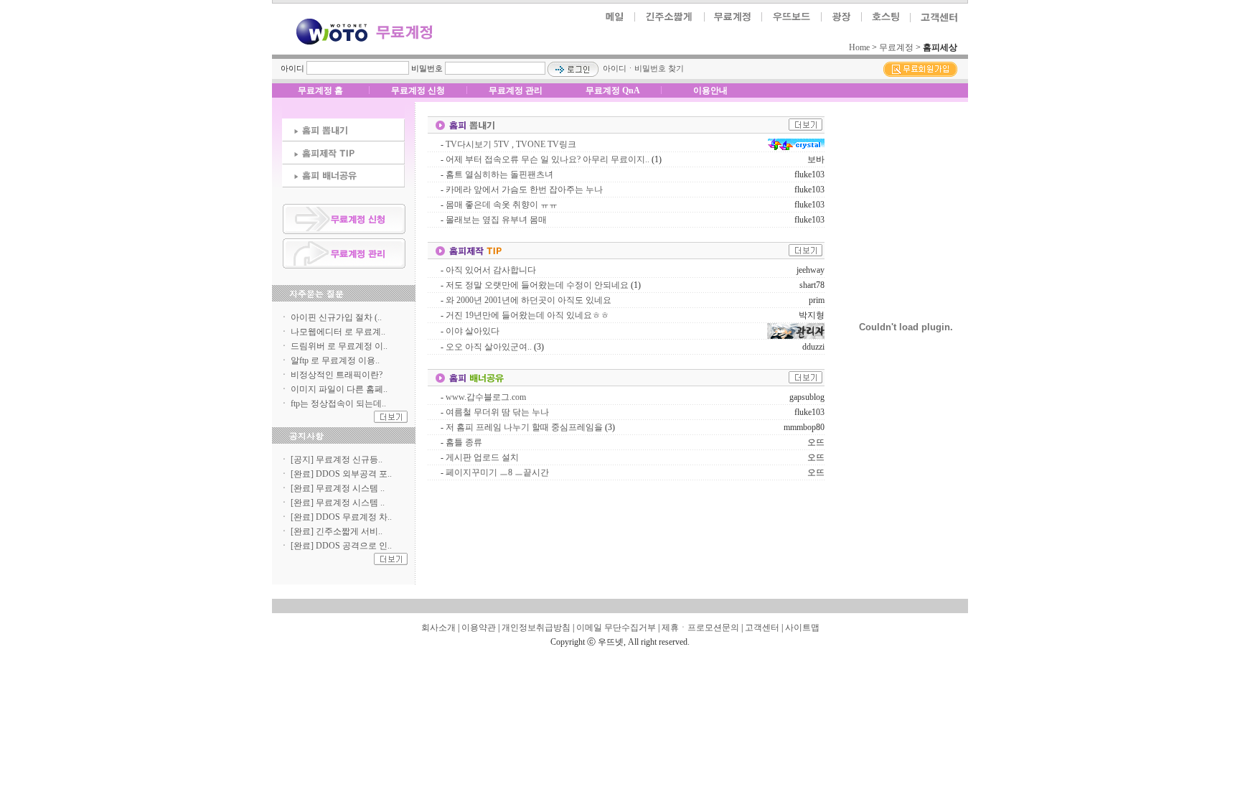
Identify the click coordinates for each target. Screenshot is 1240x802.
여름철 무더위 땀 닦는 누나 (497, 412)
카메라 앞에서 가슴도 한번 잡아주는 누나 (524, 190)
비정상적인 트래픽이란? (336, 375)
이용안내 (710, 90)
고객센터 (762, 628)
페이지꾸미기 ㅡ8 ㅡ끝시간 (497, 472)
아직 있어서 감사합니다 (491, 270)
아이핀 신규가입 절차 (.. (336, 317)
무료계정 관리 (515, 90)
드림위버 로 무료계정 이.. (339, 346)
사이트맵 (802, 628)
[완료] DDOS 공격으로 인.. (341, 546)
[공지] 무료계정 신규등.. (336, 459)
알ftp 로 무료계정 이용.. (335, 360)
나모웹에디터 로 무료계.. (338, 332)
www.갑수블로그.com (486, 397)
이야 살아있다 (472, 331)
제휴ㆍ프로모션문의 (700, 628)
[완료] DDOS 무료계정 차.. (341, 517)
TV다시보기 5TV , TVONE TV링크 (511, 144)
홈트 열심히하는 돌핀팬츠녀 (499, 174)
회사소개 (438, 628)
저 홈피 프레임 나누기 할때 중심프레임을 (524, 427)
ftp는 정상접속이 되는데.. (338, 403)
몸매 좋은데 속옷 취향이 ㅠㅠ (502, 205)
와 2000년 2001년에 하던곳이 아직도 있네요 (528, 300)
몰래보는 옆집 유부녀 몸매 (496, 220)
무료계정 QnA (613, 90)
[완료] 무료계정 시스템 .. (338, 488)
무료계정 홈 (320, 90)
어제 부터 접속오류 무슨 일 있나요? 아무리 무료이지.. (547, 159)
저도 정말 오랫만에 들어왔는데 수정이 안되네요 (537, 285)
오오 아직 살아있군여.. (489, 347)
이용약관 (478, 628)
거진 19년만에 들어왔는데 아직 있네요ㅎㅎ (527, 315)
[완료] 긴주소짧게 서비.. (336, 531)
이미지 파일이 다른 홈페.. (339, 389)
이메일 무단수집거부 (616, 628)
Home (859, 47)
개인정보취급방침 (536, 628)
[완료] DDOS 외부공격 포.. (341, 474)
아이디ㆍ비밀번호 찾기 (643, 68)
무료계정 (896, 47)
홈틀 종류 (464, 442)
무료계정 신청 (418, 90)
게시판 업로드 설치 (482, 457)
